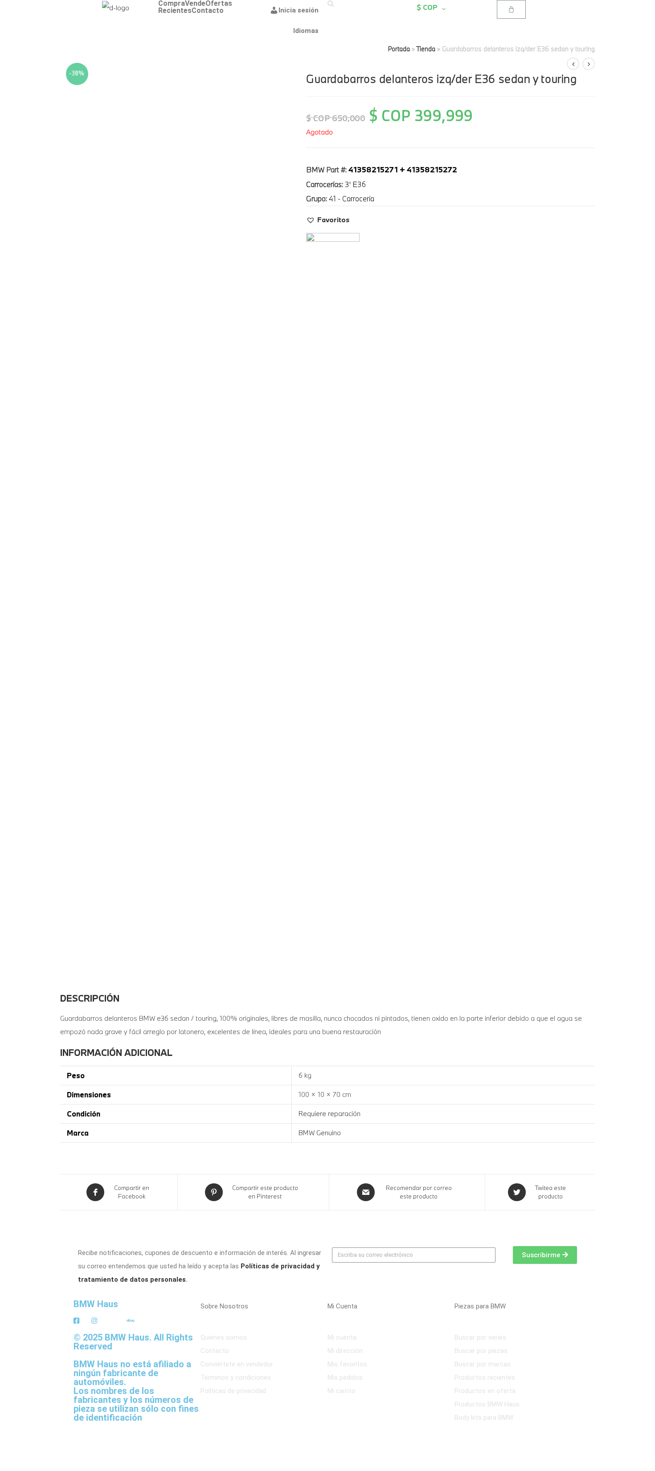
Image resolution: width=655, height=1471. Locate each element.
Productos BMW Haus (487, 1404)
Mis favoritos (347, 1364)
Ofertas (218, 3)
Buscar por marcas (482, 1364)
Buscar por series (480, 1337)
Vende (195, 3)
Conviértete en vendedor (237, 1364)
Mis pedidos (345, 1377)
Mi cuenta (342, 1337)
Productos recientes (484, 1377)
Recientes (175, 10)
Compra (171, 3)
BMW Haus (96, 1304)
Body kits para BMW (483, 1418)
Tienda (425, 49)
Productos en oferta (485, 1391)
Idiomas (306, 31)
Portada (399, 49)
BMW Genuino (320, 1132)
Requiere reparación (329, 1113)
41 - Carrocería (351, 198)
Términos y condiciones (236, 1377)
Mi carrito (342, 1391)
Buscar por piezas (481, 1351)
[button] (327, 219)
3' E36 (355, 184)
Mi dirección (345, 1351)
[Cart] (511, 9)
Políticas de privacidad (233, 1391)
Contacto (208, 10)
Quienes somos (224, 1337)
